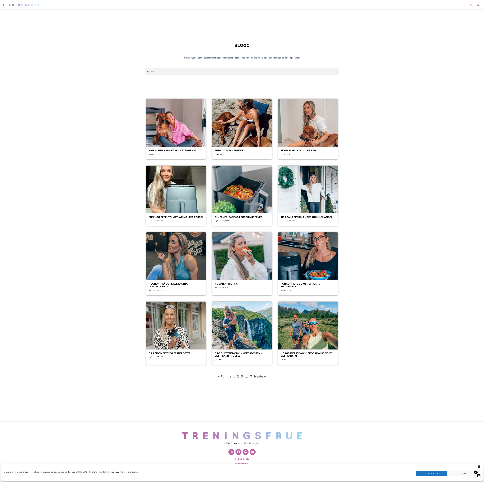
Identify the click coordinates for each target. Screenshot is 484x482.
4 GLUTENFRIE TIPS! (226, 283)
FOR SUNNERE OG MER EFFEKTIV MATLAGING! (300, 285)
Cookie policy (242, 459)
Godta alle (432, 473)
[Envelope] (253, 452)
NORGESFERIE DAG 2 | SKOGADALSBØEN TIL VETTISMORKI (307, 354)
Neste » (260, 376)
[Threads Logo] (246, 452)
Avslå (464, 473)
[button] (479, 467)
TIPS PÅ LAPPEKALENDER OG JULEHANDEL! (307, 217)
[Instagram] (231, 452)
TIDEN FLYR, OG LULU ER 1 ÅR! (298, 150)
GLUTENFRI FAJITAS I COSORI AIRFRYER (238, 217)
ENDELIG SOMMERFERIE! (229, 150)
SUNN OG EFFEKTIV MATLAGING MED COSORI (176, 217)
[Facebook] (238, 452)
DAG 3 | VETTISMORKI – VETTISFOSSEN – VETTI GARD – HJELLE (238, 354)
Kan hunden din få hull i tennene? (172, 150)
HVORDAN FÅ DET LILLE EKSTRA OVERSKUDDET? (168, 285)
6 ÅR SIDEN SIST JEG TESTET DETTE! (170, 353)
